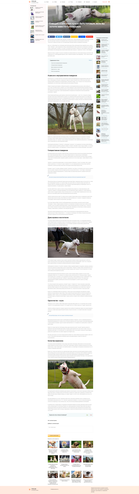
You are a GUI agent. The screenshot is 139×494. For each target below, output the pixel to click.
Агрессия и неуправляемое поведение (59, 63)
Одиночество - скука (55, 69)
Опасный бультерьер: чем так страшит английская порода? (61, 315)
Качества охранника (55, 71)
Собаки (56, 30)
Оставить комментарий (54, 435)
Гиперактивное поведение (56, 65)
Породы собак (60, 30)
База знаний (52, 30)
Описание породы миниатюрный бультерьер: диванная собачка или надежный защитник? (67, 177)
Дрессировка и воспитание (56, 67)
